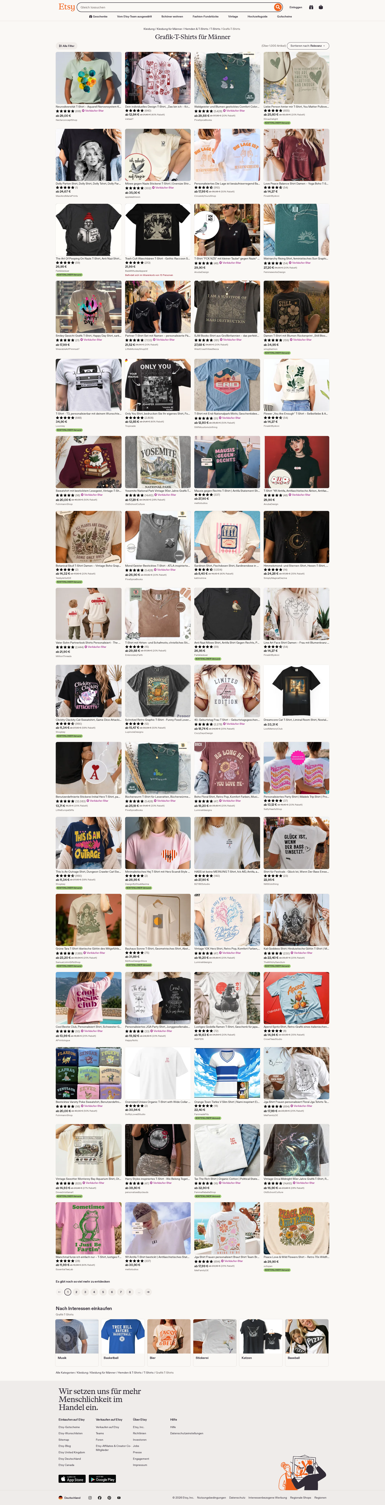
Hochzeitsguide (257, 16)
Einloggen (296, 7)
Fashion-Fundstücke (206, 16)
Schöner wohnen (172, 16)
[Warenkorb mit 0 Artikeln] (321, 7)
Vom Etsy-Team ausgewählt (134, 16)
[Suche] (278, 7)
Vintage (233, 16)
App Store (72, 1479)
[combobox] (175, 7)
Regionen (320, 1497)
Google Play (102, 1479)
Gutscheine (284, 16)
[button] (69, 1498)
